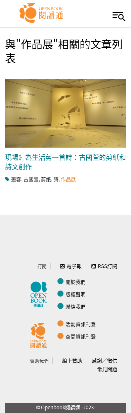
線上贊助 (72, 360)
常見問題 (107, 368)
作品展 (68, 179)
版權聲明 (76, 294)
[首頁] (41, 13)
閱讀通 (40, 334)
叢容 (16, 179)
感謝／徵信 (104, 360)
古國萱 (31, 179)
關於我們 (76, 281)
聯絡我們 (76, 306)
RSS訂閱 (107, 265)
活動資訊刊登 (81, 323)
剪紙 (46, 179)
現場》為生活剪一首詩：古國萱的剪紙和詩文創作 (65, 161)
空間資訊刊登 (81, 336)
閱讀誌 (40, 293)
